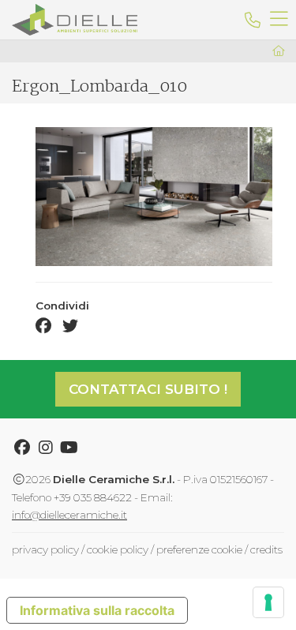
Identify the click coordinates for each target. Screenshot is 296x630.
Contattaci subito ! (148, 389)
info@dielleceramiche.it (69, 514)
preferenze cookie (199, 549)
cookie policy (117, 549)
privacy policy (45, 549)
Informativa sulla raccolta (97, 610)
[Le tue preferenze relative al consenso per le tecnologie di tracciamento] (268, 602)
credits (266, 549)
